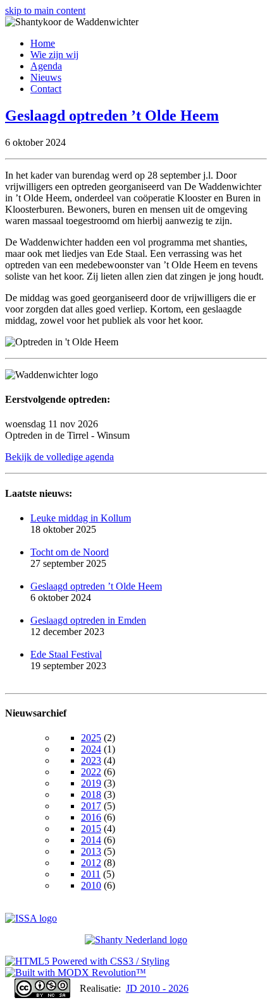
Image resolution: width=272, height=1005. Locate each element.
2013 (91, 851)
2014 (91, 840)
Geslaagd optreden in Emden (88, 620)
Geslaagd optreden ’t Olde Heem (112, 115)
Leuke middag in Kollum (80, 518)
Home (42, 43)
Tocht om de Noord (69, 552)
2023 (91, 760)
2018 (91, 794)
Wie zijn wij (54, 54)
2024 (91, 749)
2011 (91, 874)
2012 (91, 862)
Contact (45, 88)
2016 (91, 817)
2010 (91, 885)
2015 (91, 828)
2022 (91, 771)
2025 (91, 737)
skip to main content (45, 10)
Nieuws (45, 77)
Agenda (46, 66)
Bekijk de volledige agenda (59, 456)
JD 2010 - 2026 (157, 988)
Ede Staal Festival (66, 654)
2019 (91, 783)
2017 (91, 805)
